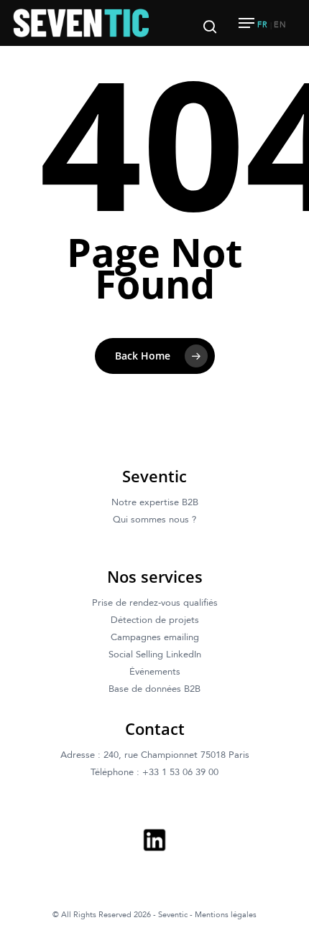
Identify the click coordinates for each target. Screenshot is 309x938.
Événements (154, 671)
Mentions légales (226, 914)
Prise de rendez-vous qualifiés (155, 602)
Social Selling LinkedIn (155, 654)
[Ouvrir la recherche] (210, 23)
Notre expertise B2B (154, 502)
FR (262, 25)
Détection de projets (155, 620)
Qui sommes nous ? (154, 519)
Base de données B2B (154, 689)
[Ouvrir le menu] (246, 23)
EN (280, 25)
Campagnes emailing (155, 637)
